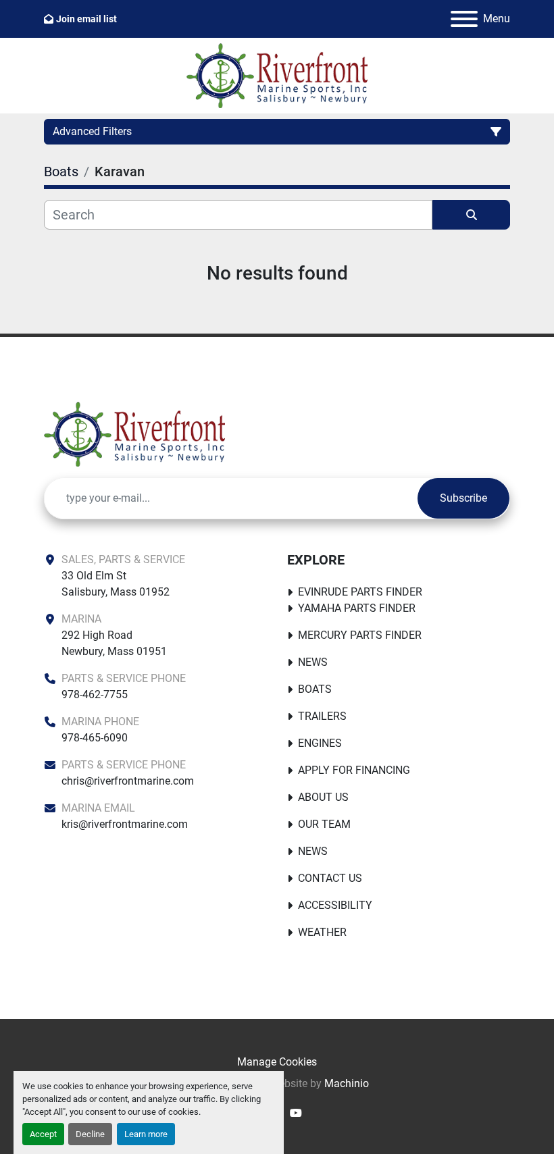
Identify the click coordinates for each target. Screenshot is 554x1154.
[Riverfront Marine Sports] (134, 433)
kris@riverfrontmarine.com (124, 824)
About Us (323, 797)
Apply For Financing (354, 770)
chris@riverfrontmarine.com (127, 781)
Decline (90, 1134)
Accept (43, 1134)
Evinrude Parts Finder (360, 591)
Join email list (86, 19)
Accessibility (335, 905)
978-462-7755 (94, 694)
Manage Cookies (277, 1061)
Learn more (146, 1134)
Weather (322, 932)
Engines (320, 743)
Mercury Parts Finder (360, 635)
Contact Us (330, 878)
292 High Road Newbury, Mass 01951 (114, 643)
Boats (315, 689)
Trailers (322, 716)
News (313, 662)
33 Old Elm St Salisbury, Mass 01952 (115, 583)
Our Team (324, 824)
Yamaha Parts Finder (357, 608)
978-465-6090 (94, 737)
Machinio (346, 1083)
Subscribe (463, 498)
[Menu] (464, 19)
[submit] (471, 215)
